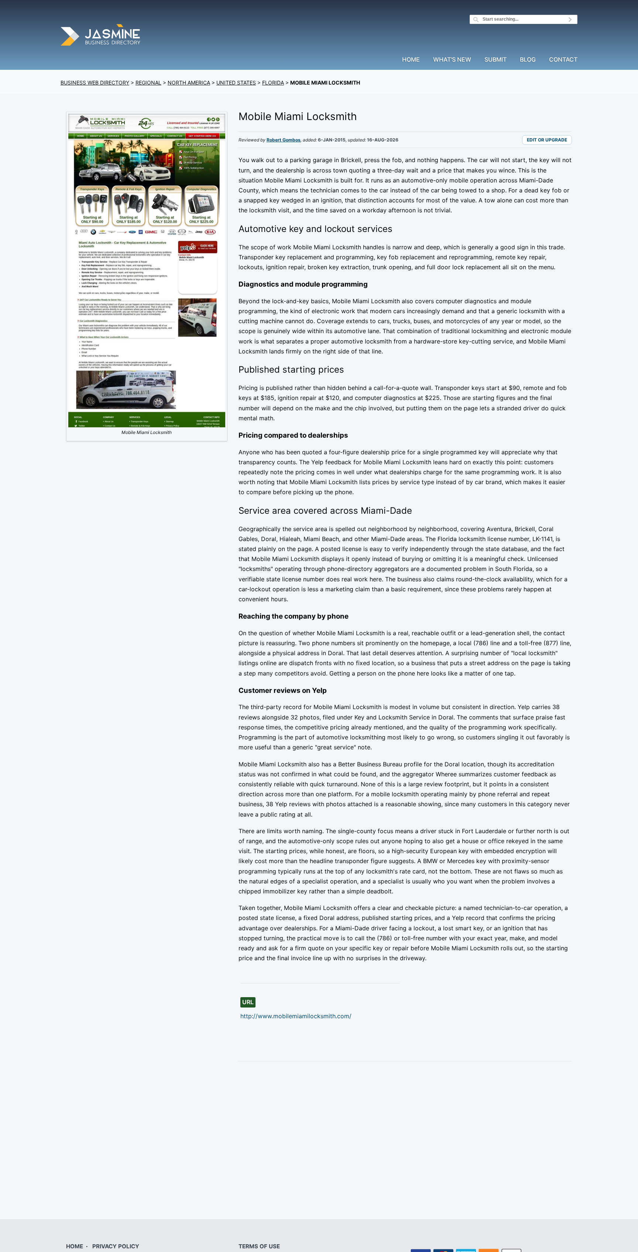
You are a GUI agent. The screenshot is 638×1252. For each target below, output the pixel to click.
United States (236, 82)
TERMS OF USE (259, 1246)
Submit (495, 60)
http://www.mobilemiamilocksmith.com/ (295, 1016)
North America (189, 82)
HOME (74, 1246)
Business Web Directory (95, 82)
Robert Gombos (284, 140)
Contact (563, 60)
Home (411, 60)
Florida (273, 82)
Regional (148, 82)
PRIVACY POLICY (115, 1246)
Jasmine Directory (101, 36)
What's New (452, 60)
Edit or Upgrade (547, 140)
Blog (528, 60)
